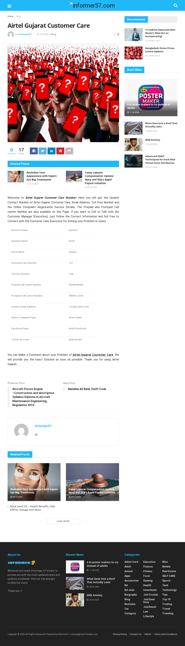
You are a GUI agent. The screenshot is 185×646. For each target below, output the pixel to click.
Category (130, 613)
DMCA (148, 634)
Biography (130, 594)
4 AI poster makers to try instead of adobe (148, 106)
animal (128, 571)
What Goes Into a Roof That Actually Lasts (161, 125)
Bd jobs (129, 590)
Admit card (131, 561)
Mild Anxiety (152, 139)
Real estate (169, 571)
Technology (169, 590)
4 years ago (153, 41)
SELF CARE (168, 575)
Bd (126, 585)
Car (126, 608)
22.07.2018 (42, 34)
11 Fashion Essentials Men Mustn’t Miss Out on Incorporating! (160, 33)
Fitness (147, 571)
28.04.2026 (152, 131)
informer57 (24, 34)
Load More (63, 521)
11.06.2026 (134, 112)
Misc (165, 561)
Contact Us (135, 634)
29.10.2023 (92, 187)
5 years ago (153, 56)
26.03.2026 (152, 144)
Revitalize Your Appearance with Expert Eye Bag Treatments (42, 176)
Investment (150, 590)
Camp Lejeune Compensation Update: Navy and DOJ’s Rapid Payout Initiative (99, 178)
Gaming (147, 580)
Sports (166, 580)
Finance (148, 566)
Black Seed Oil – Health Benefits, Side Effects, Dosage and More (32, 508)
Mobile (166, 566)
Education (149, 561)
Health (147, 585)
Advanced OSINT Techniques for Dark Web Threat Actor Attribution (160, 159)
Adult (127, 566)
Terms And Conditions (165, 634)
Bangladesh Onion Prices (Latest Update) (159, 49)
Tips (165, 594)
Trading (167, 604)
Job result (149, 606)
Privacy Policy (120, 634)
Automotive (131, 580)
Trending (167, 613)
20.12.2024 (33, 184)
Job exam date (149, 601)
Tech (165, 585)
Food (146, 575)
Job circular (150, 594)
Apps (127, 575)
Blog (18, 16)
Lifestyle (148, 616)
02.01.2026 (152, 167)
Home (10, 16)
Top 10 (166, 599)
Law (145, 611)
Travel (166, 608)
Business (129, 604)
